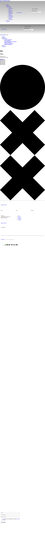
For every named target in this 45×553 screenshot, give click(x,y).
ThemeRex (3, 239)
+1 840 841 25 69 (3, 227)
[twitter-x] (0, 48)
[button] (24, 31)
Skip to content (2, 0)
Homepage (2, 59)
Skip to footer (7, 0)
